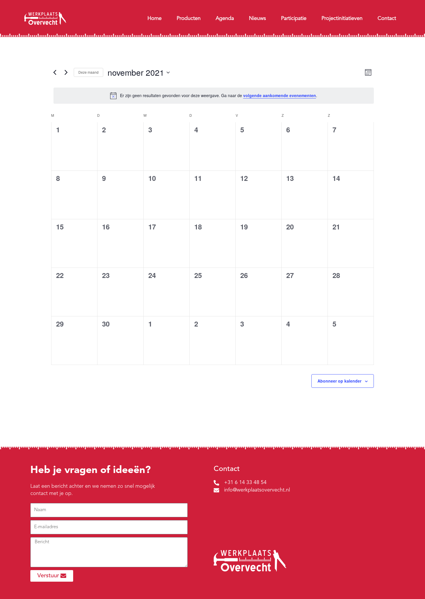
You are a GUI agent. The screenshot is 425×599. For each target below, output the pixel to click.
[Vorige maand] (54, 72)
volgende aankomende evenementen (279, 95)
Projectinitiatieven (342, 18)
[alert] (213, 96)
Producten (189, 18)
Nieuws (257, 18)
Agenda (225, 18)
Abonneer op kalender (339, 381)
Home (154, 18)
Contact (387, 18)
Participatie (293, 18)
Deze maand (88, 72)
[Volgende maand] (65, 72)
